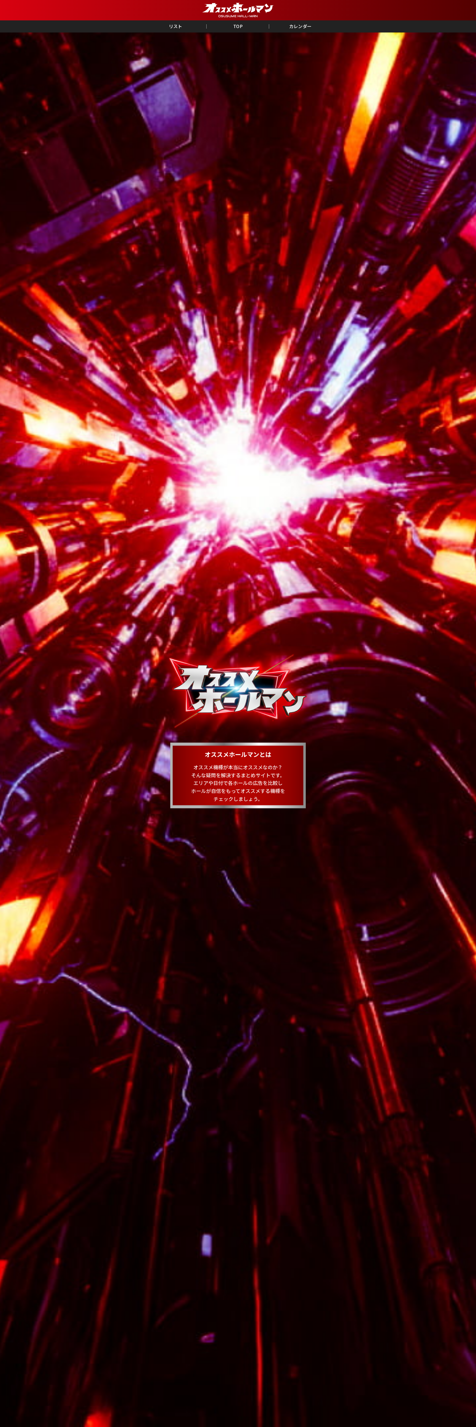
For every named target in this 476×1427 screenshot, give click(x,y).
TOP (238, 26)
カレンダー (300, 26)
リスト (175, 26)
